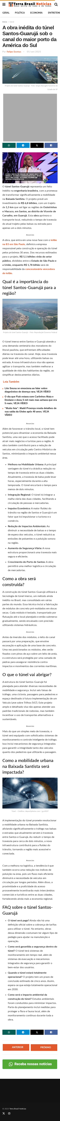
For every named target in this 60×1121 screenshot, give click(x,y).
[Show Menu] (3, 4)
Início (4, 22)
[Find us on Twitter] (3, 1113)
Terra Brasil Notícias (17, 1109)
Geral (5, 13)
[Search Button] (56, 4)
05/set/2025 (34, 52)
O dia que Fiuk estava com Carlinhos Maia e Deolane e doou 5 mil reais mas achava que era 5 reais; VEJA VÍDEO (31, 400)
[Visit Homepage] (30, 4)
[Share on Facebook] (51, 145)
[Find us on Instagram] (9, 1113)
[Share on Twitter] (37, 145)
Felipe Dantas (14, 52)
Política (20, 13)
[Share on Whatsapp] (9, 145)
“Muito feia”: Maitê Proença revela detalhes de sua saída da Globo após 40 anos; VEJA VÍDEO (30, 411)
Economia (36, 13)
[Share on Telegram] (23, 145)
